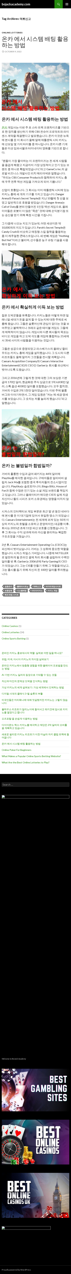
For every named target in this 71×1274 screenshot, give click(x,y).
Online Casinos (10, 625)
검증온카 (8, 586)
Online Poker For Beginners (16, 749)
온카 (4, 127)
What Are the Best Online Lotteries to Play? (25, 762)
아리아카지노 (37, 590)
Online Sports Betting (14, 638)
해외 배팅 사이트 (12, 595)
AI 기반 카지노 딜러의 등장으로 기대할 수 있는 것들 (29, 674)
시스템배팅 (22, 590)
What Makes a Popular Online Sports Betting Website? (31, 756)
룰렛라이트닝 (22, 586)
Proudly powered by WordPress (16, 1269)
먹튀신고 (37, 586)
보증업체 (8, 590)
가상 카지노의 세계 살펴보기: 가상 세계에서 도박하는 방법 (33, 687)
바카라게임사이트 (53, 586)
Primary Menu (67, 4)
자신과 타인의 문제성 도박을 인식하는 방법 (25, 681)
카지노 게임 (52, 590)
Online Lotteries (12, 32)
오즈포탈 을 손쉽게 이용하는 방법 (20, 718)
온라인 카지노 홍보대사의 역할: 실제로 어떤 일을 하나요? (32, 652)
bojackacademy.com (16, 4)
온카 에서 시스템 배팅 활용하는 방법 (35, 41)
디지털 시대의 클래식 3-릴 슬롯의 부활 (22, 693)
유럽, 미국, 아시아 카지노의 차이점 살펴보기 (25, 659)
